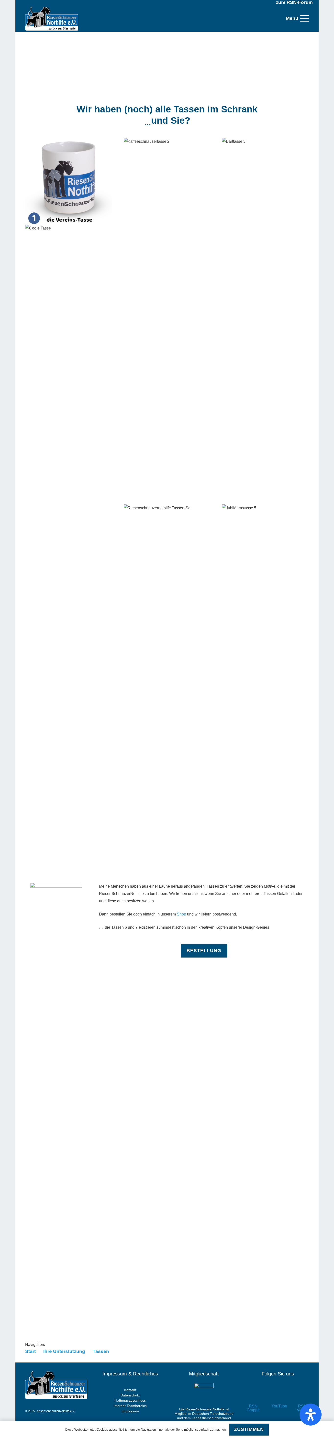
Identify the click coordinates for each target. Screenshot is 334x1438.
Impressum (130, 1411)
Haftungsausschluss (130, 1400)
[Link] (51, 18)
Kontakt (130, 1390)
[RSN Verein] (302, 1395)
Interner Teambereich (130, 1406)
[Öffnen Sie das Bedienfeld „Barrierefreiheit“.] (311, 1415)
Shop (181, 914)
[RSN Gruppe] (253, 1395)
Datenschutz (130, 1395)
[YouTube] (277, 1395)
